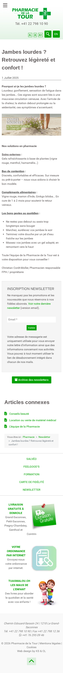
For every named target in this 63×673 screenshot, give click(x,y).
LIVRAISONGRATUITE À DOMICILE (16, 509)
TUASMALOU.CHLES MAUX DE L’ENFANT (19, 585)
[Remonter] (31, 662)
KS (37, 651)
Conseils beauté (19, 413)
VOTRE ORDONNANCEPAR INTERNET (16, 551)
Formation (31, 474)
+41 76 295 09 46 (33, 635)
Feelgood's (31, 466)
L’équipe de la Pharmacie (24, 426)
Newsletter (31, 489)
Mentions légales (50, 643)
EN (56, 34)
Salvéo (31, 459)
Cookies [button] (31, 647)
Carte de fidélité (31, 482)
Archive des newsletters (33, 379)
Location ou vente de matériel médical (32, 420)
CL (44, 651)
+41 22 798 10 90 (34, 24)
